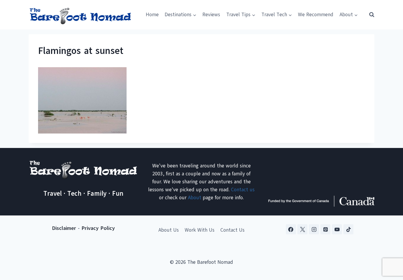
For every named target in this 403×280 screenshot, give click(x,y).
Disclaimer (64, 228)
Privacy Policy (98, 228)
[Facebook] (291, 229)
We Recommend (315, 14)
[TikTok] (348, 229)
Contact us (243, 189)
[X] (302, 229)
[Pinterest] (325, 229)
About (194, 197)
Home (152, 14)
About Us (168, 230)
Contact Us (232, 230)
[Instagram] (314, 229)
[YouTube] (337, 229)
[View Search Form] (369, 14)
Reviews (211, 14)
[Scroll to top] (388, 246)
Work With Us (199, 230)
